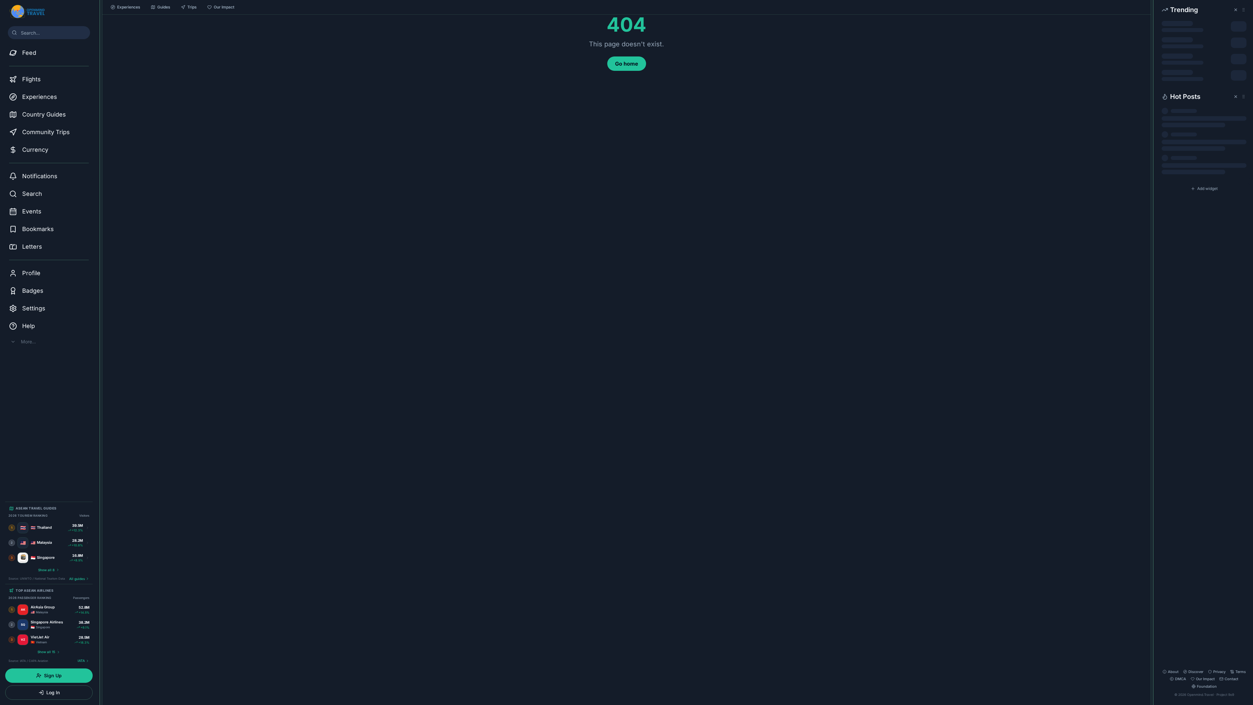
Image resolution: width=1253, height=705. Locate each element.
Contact (1231, 679)
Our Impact (224, 7)
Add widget (1207, 188)
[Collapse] (99, 8)
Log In (53, 692)
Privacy (1219, 671)
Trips (192, 7)
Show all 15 (46, 652)
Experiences (128, 7)
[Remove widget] (1236, 10)
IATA (81, 661)
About (1173, 671)
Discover (1195, 671)
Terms (1240, 671)
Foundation (1207, 686)
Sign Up (53, 675)
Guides (163, 7)
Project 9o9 (1225, 695)
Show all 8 (46, 570)
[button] (1204, 45)
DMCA (1180, 679)
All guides (77, 579)
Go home (626, 63)
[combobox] (49, 32)
